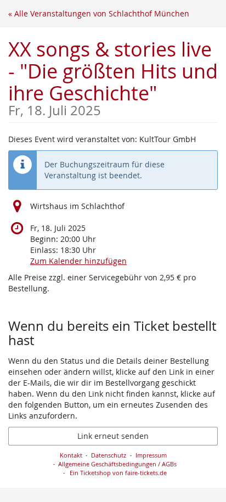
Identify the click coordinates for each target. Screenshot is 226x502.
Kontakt (71, 455)
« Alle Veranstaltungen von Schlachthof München (98, 13)
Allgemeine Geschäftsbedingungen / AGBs (117, 464)
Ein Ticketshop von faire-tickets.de (118, 473)
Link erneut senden (113, 436)
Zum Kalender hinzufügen (78, 261)
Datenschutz (108, 455)
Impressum (151, 455)
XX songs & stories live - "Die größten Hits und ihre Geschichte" (113, 76)
